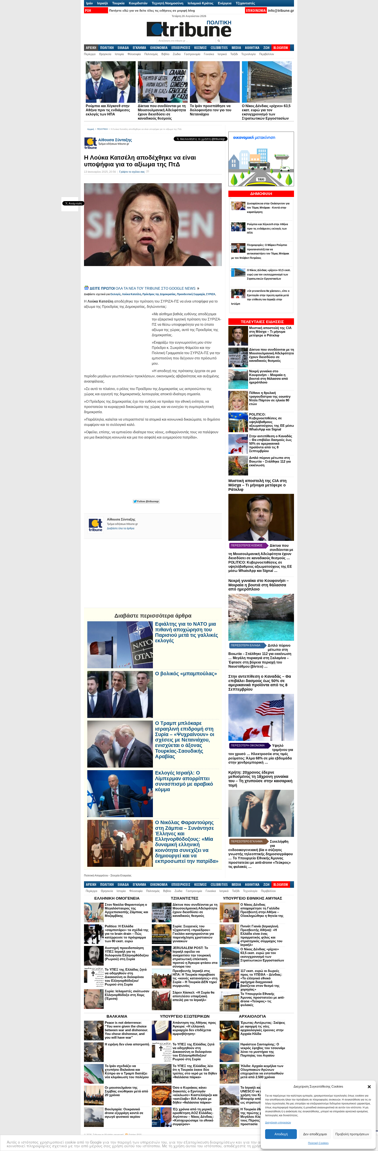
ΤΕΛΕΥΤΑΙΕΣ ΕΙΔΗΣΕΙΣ (262, 322)
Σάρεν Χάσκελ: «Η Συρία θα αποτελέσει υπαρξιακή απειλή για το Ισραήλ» (193, 996)
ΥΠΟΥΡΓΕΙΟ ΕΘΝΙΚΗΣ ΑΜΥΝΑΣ (252, 898)
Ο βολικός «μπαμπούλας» (186, 673)
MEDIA (236, 47)
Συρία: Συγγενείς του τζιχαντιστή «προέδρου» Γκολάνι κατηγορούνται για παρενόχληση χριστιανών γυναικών (193, 933)
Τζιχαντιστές (245, 3)
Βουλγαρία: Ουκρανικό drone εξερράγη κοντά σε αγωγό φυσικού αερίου (124, 1112)
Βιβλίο (165, 54)
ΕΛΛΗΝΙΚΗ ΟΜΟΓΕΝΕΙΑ (117, 898)
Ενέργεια (224, 3)
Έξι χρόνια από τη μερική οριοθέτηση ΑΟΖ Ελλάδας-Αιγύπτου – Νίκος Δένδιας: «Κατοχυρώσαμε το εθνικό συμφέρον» (193, 1116)
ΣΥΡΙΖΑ (210, 294)
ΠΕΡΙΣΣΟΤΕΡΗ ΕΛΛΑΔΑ (245, 645)
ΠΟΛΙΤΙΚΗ (107, 47)
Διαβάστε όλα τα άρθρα (120, 528)
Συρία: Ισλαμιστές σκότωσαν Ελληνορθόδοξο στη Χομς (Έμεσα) (127, 994)
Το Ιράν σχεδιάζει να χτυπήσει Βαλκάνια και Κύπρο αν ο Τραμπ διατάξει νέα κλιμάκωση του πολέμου (127, 1071)
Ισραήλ (102, 3)
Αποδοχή (281, 1134)
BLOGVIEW (280, 47)
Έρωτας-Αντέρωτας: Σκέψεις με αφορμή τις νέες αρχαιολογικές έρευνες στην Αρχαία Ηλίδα (262, 1028)
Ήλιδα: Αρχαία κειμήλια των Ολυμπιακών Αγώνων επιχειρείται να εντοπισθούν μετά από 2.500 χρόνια (262, 1071)
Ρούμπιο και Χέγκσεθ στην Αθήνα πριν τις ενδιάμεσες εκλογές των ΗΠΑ (108, 110)
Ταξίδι (234, 54)
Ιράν (89, 3)
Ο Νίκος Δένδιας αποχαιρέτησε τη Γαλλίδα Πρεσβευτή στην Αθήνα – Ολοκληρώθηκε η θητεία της (262, 910)
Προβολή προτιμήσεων (352, 1134)
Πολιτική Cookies (318, 1143)
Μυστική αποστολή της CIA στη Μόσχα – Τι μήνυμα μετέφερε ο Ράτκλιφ (270, 331)
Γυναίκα (209, 54)
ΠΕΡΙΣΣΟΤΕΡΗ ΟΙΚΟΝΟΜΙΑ (248, 745)
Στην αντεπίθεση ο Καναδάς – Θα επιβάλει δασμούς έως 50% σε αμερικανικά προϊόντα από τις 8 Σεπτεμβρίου (270, 443)
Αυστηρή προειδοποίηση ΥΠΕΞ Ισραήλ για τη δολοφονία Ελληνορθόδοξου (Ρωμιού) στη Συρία (127, 953)
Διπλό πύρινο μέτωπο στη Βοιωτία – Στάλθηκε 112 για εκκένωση (270, 461)
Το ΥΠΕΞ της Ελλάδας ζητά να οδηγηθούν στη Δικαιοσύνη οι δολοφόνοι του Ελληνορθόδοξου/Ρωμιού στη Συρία (126, 977)
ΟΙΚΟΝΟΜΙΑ (159, 47)
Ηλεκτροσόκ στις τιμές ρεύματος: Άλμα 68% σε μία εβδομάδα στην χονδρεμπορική (260, 758)
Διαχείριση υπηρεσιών (278, 1122)
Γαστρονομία (192, 54)
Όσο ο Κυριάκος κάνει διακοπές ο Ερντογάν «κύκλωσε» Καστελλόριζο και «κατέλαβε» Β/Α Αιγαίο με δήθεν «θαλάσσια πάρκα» (195, 1095)
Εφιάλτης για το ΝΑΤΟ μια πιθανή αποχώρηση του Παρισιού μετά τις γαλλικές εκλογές (186, 632)
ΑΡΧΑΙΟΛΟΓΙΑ (252, 1016)
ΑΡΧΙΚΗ (91, 47)
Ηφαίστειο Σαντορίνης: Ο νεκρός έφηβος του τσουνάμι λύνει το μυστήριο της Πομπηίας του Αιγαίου (262, 1049)
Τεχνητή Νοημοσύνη (167, 3)
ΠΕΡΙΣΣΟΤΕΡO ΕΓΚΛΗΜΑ (246, 841)
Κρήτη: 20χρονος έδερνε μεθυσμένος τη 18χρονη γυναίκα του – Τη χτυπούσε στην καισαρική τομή (260, 778)
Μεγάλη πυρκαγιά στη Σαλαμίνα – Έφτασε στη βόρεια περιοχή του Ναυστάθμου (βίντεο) (258, 662)
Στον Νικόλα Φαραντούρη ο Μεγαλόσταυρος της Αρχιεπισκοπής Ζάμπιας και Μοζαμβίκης (126, 910)
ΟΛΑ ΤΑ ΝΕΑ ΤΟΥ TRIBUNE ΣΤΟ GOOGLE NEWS (143, 288)
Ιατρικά (222, 54)
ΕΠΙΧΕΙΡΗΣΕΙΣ (181, 47)
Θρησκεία (105, 54)
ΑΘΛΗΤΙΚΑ (252, 47)
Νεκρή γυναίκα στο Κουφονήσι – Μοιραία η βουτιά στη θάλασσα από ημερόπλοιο (268, 376)
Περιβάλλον (266, 54)
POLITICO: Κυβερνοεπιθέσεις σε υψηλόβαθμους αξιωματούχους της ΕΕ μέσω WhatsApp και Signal (271, 422)
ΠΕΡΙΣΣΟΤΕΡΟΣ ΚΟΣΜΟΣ (246, 545)
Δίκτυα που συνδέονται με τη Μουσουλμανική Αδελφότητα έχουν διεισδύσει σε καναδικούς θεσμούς (271, 355)
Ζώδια (177, 54)
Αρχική (90, 129)
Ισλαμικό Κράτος (201, 3)
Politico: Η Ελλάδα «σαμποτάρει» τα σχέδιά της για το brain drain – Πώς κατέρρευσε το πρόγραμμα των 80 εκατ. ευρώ (127, 933)
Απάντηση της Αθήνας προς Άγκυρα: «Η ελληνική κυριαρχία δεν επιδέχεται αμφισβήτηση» (194, 1028)
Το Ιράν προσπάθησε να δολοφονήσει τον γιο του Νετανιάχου (210, 110)
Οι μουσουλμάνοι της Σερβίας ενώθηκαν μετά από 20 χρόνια (126, 1091)
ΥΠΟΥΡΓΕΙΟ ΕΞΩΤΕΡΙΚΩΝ (185, 1016)
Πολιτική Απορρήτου (96, 875)
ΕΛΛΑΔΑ (123, 47)
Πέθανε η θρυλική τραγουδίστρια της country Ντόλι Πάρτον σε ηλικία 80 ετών (269, 398)
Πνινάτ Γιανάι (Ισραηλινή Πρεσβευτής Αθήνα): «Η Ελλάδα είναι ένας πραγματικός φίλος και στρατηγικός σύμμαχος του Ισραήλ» (261, 935)
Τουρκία (118, 3)
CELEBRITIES (219, 47)
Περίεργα (90, 54)
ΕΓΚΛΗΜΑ (139, 47)
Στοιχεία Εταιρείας (120, 875)
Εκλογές (115, 294)
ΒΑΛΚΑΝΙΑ (117, 1016)
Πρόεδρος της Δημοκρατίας (159, 294)
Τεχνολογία (248, 54)
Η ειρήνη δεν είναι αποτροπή (127, 1044)
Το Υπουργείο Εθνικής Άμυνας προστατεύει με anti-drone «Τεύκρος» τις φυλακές (259, 862)
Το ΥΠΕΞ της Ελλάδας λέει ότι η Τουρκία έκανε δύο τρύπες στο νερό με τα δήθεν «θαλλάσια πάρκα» (195, 1071)
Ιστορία (119, 54)
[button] (369, 1087)
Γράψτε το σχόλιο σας (132, 171)
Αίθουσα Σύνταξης (115, 140)
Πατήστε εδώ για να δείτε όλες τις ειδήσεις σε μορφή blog (152, 10)
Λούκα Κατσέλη (131, 294)
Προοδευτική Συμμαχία (191, 294)
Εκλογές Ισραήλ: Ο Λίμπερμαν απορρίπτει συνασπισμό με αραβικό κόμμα (184, 781)
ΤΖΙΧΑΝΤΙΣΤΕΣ (184, 898)
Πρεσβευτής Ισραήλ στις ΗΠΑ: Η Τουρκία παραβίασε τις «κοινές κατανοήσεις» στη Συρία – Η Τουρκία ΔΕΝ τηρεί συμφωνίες (195, 978)
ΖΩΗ (266, 47)
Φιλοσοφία (134, 54)
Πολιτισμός (151, 54)
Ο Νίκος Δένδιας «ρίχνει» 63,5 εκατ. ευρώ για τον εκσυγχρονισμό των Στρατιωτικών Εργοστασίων (262, 954)
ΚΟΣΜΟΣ (200, 47)
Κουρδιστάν (138, 3)
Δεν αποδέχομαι (315, 1134)
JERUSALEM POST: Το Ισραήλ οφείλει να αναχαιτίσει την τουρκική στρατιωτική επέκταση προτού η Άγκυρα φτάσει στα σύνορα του (195, 957)
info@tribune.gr (281, 10)
